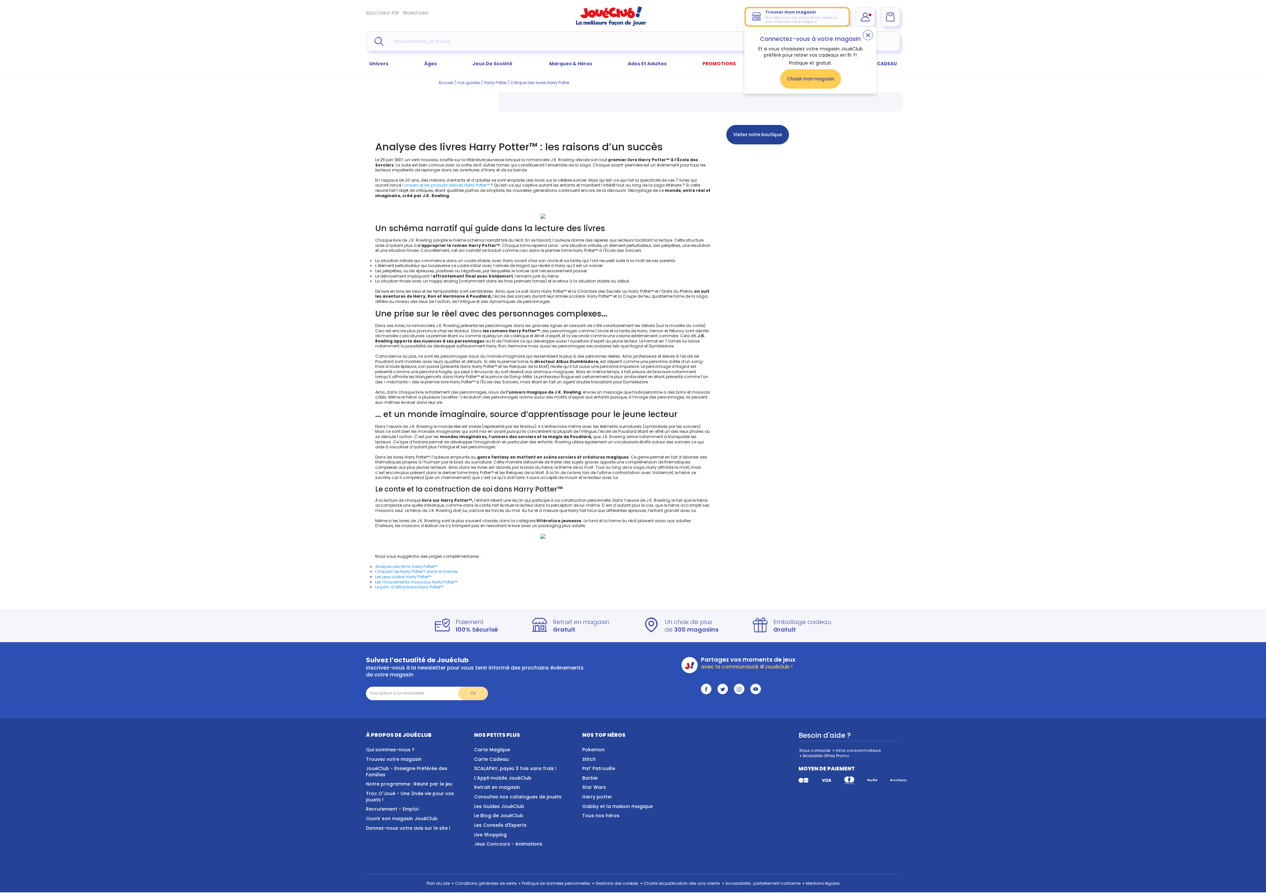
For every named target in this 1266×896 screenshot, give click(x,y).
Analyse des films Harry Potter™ (406, 566)
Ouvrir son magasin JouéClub (401, 818)
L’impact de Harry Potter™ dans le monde (416, 571)
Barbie (590, 778)
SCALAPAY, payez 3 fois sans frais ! (515, 768)
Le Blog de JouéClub (498, 815)
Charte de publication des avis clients (682, 883)
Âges (430, 63)
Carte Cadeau (491, 759)
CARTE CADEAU (878, 63)
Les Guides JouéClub (499, 806)
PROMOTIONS (415, 13)
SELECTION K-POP (382, 13)
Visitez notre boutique (757, 135)
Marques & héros (570, 63)
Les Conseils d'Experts (500, 825)
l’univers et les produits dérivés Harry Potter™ (446, 185)
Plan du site (438, 883)
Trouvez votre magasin (394, 759)
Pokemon (593, 749)
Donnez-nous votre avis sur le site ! (408, 828)
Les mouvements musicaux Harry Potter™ (416, 582)
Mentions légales (823, 883)
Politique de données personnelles (556, 883)
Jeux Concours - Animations (508, 844)
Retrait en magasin (497, 787)
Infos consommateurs (858, 750)
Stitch (589, 759)
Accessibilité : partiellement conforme (762, 883)
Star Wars (594, 787)
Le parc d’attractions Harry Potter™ (409, 587)
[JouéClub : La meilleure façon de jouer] (611, 24)
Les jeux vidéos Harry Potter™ (403, 577)
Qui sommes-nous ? (390, 749)
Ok (473, 693)
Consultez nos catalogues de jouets (517, 796)
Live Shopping (490, 834)
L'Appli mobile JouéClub (502, 778)
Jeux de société (492, 63)
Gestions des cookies (616, 883)
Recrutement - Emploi (392, 809)
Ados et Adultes (647, 63)
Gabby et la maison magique (617, 806)
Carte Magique (492, 749)
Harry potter (597, 796)
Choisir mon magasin (810, 79)
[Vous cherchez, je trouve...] (379, 41)
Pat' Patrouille (598, 768)
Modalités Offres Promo (826, 756)
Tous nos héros (600, 815)
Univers (378, 63)
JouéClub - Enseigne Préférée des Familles (406, 771)
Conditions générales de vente (486, 883)
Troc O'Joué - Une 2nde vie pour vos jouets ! (410, 796)
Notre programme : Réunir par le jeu (409, 784)
